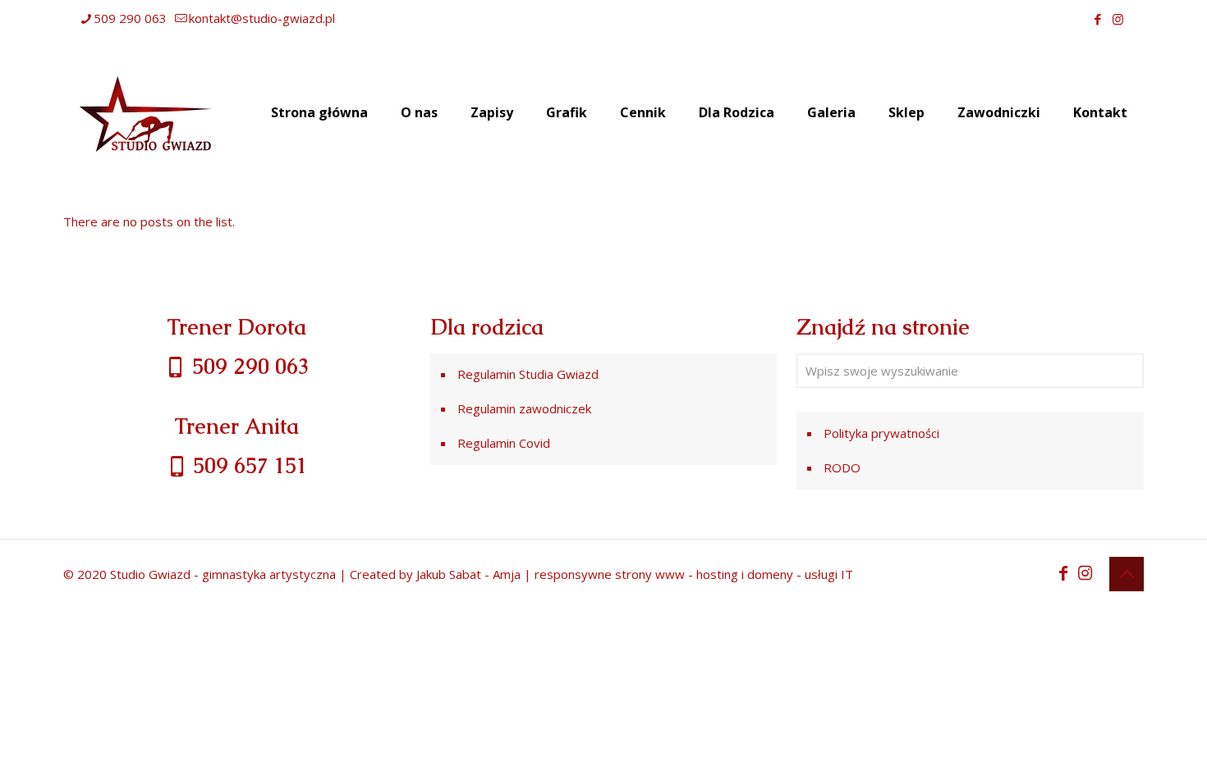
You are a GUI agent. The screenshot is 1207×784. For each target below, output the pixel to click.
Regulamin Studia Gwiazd (528, 374)
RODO (842, 467)
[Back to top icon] (1126, 574)
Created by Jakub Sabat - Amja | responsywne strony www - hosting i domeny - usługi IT (601, 574)
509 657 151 (247, 466)
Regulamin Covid (503, 443)
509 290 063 (130, 18)
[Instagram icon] (1118, 19)
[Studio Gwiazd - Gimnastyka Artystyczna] (145, 112)
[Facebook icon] (1097, 19)
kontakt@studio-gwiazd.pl (262, 18)
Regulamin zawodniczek (524, 408)
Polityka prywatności (881, 433)
